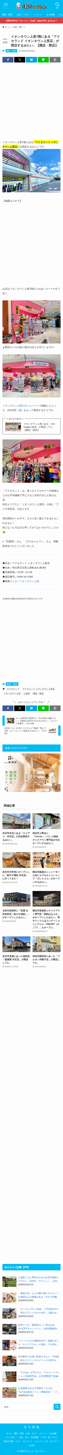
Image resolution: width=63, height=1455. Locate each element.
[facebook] (25, 1427)
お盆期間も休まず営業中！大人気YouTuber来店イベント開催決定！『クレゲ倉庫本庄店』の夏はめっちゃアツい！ (38, 1390)
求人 (27, 1437)
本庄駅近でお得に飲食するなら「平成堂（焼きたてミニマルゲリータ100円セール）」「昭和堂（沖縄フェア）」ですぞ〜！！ (38, 1358)
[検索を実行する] (57, 1407)
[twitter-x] (29, 1427)
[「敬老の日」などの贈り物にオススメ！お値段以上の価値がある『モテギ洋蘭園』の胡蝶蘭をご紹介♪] (9, 1297)
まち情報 (53, 1433)
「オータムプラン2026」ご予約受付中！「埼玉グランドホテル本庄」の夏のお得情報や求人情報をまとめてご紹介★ (38, 1310)
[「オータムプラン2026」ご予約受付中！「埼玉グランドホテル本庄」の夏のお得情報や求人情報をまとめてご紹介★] (9, 1313)
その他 (31, 1445)
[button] (7, 59)
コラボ (43, 1437)
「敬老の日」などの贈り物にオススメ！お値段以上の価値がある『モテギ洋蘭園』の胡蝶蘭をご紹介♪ (38, 1295)
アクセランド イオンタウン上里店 (39, 688)
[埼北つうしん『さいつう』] (31, 5)
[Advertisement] (31, 98)
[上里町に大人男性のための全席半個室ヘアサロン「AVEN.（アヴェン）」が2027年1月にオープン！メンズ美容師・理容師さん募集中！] (9, 1281)
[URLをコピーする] (55, 59)
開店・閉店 (11, 50)
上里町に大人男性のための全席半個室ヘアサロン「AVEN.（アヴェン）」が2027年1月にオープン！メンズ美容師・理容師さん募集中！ (39, 1279)
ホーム (9, 1433)
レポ (46, 1441)
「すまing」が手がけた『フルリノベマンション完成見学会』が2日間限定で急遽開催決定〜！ (39, 1374)
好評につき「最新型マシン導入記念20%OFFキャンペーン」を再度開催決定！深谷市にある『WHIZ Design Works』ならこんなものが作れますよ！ (38, 1326)
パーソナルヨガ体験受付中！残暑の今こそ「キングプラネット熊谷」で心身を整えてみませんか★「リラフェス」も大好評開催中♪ (38, 1342)
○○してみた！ (11, 1437)
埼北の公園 (8, 1441)
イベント (43, 1433)
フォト (18, 1441)
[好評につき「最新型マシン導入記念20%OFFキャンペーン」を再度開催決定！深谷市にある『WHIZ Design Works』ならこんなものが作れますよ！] (9, 1329)
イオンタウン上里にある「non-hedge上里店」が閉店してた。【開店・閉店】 (39, 427)
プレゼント (54, 1441)
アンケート (28, 1441)
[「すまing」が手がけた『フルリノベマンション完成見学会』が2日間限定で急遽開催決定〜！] (9, 1376)
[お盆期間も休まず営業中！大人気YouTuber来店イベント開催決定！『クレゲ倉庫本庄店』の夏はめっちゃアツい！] (9, 1392)
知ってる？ (53, 1437)
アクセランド (13, 688)
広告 (21, 1437)
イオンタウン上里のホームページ (20, 405)
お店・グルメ (31, 1433)
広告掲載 (34, 1437)
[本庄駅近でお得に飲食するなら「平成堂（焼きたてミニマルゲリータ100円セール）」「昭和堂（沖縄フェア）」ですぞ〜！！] (9, 1361)
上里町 (27, 693)
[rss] (37, 1427)
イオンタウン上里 (29, 581)
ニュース (38, 1441)
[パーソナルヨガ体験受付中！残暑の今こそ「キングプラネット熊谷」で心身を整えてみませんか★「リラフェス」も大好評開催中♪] (9, 1345)
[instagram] (33, 1427)
